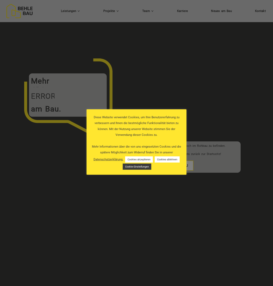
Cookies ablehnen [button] (167, 159)
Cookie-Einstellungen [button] (137, 166)
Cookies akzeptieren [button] (139, 159)
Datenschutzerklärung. (108, 159)
